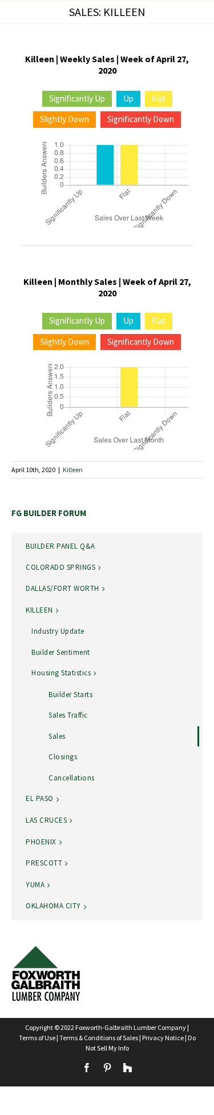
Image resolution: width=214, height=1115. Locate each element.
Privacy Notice (163, 1037)
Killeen (73, 469)
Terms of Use (37, 1037)
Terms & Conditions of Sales (98, 1037)
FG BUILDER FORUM (48, 513)
